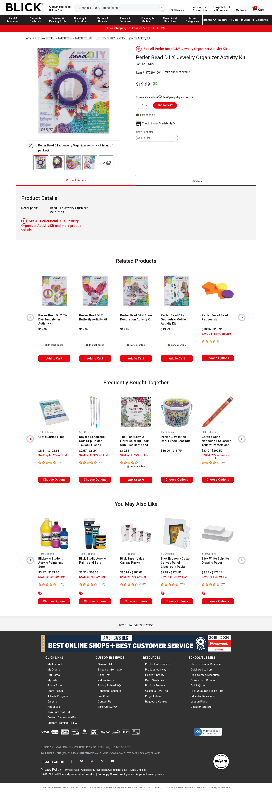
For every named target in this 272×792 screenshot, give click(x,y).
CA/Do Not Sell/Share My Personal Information (68, 774)
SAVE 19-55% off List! (215, 577)
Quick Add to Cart (201, 669)
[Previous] (30, 317)
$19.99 (143, 84)
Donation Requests (109, 691)
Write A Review (145, 63)
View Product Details (178, 72)
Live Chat (103, 696)
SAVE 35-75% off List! (92, 577)
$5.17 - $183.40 (48, 572)
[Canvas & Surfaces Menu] (35, 24)
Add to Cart (54, 358)
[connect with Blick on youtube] (112, 763)
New (224, 19)
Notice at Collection (108, 769)
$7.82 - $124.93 (171, 572)
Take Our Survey (107, 706)
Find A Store (55, 685)
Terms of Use (71, 769)
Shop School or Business (206, 664)
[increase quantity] (147, 105)
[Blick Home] (24, 7)
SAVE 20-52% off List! (51, 577)
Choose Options (217, 358)
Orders (241, 10)
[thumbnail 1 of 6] (40, 162)
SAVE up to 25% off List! (53, 455)
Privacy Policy (51, 769)
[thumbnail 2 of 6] (57, 162)
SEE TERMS (157, 28)
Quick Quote (198, 685)
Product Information (157, 664)
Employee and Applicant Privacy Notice (141, 774)
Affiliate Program (58, 696)
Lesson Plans (199, 701)
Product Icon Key (155, 669)
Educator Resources (203, 696)
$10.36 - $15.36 (212, 329)
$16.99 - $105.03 (131, 572)
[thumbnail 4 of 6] (89, 162)
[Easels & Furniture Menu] (125, 24)
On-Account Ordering (203, 680)
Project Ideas (153, 696)
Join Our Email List (59, 712)
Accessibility (88, 769)
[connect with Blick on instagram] (92, 763)
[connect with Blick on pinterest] (102, 763)
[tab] (76, 180)
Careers (52, 701)
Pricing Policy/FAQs (110, 685)
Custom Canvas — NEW (62, 717)
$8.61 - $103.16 (48, 450)
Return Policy (106, 680)
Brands (207, 19)
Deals (247, 19)
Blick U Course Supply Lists (207, 691)
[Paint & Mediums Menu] (13, 24)
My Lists (53, 680)
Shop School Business (221, 9)
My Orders (54, 669)
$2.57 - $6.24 (88, 450)
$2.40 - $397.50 (212, 450)
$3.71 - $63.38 (88, 572)
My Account (55, 664)
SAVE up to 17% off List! (216, 333)
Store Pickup (55, 691)
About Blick (54, 706)
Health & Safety (154, 675)
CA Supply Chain (107, 774)
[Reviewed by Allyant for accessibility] (221, 761)
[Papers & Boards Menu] (102, 24)
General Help (105, 664)
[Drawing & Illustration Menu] (80, 24)
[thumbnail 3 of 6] (73, 162)
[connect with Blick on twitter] (81, 763)
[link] (56, 10)
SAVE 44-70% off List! (174, 577)
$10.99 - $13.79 (171, 450)
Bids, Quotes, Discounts (205, 675)
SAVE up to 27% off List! (134, 455)
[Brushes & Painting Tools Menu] (58, 24)
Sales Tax (104, 675)
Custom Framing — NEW (62, 723)
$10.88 (124, 450)
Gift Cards (54, 675)
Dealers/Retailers (201, 706)
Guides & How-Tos (156, 691)
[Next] (242, 317)
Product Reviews (155, 685)
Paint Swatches (154, 680)
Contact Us (104, 701)
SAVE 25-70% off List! (133, 577)
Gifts (235, 19)
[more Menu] (192, 24)
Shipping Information (110, 669)
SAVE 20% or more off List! (217, 457)
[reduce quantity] (139, 105)
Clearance (262, 19)
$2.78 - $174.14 (212, 572)
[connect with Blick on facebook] (71, 763)
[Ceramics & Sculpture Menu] (170, 24)
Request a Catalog (156, 701)
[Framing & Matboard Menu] (147, 24)
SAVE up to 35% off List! (93, 455)
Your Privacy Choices (134, 769)
